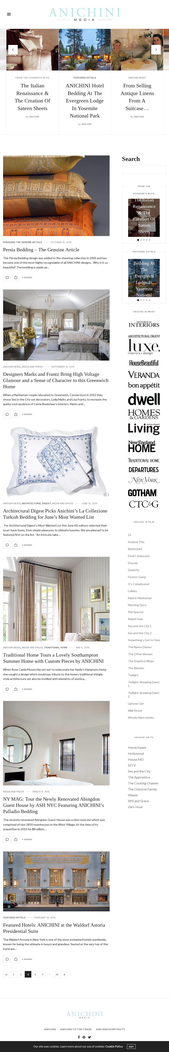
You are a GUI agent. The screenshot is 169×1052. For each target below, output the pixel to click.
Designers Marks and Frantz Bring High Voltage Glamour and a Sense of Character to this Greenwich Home (55, 380)
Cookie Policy (114, 1046)
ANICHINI (34, 124)
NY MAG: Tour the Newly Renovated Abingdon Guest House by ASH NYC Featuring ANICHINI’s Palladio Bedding (53, 805)
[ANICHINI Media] (84, 14)
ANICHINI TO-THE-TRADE (76, 1029)
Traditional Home (55, 647)
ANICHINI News (85, 78)
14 (57, 974)
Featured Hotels (32, 78)
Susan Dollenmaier (139, 126)
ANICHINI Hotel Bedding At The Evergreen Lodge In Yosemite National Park (32, 101)
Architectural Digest (36, 503)
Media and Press (32, 367)
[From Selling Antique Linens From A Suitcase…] (85, 50)
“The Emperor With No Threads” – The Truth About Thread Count (137, 103)
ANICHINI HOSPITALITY (110, 1029)
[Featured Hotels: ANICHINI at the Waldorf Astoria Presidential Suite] (56, 881)
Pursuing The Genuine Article (22, 242)
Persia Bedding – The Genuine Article (41, 249)
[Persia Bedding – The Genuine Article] (56, 195)
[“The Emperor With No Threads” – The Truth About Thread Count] (137, 50)
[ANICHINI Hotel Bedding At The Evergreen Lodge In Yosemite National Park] (32, 50)
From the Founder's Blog (134, 80)
